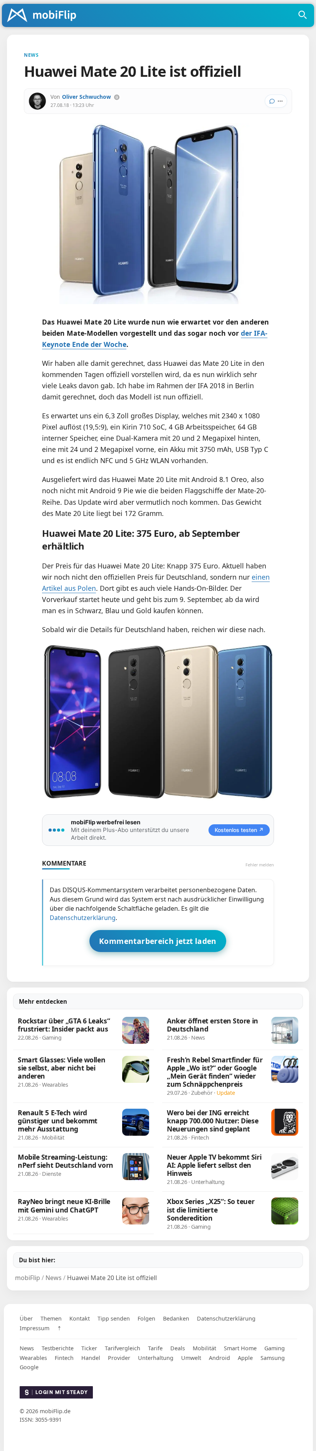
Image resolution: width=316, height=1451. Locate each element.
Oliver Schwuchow (86, 96)
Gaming (274, 1348)
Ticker (89, 1348)
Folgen (146, 1318)
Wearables (33, 1357)
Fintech (64, 1357)
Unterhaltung (155, 1357)
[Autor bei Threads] (116, 97)
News (27, 1348)
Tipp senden (113, 1318)
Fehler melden (259, 865)
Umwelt (191, 1357)
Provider (119, 1357)
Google (29, 1367)
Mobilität (204, 1348)
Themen (51, 1318)
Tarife (155, 1348)
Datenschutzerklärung (83, 917)
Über (26, 1318)
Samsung (273, 1357)
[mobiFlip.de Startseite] (44, 16)
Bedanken (176, 1318)
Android (219, 1357)
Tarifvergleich (122, 1348)
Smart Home (240, 1348)
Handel (90, 1357)
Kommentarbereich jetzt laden (158, 941)
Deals (177, 1348)
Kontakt (79, 1318)
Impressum (34, 1328)
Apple (245, 1357)
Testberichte (58, 1348)
